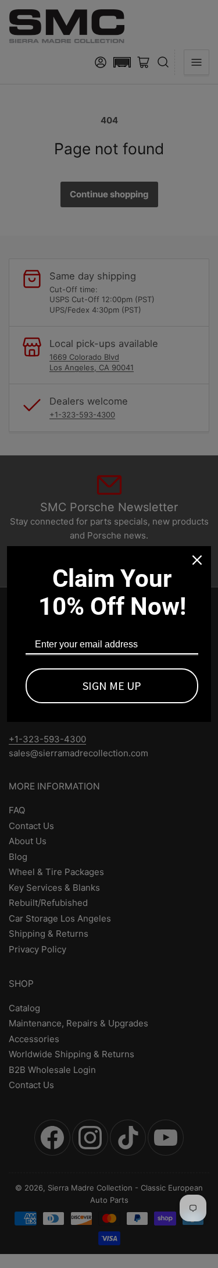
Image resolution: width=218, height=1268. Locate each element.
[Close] (197, 560)
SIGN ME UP (112, 685)
